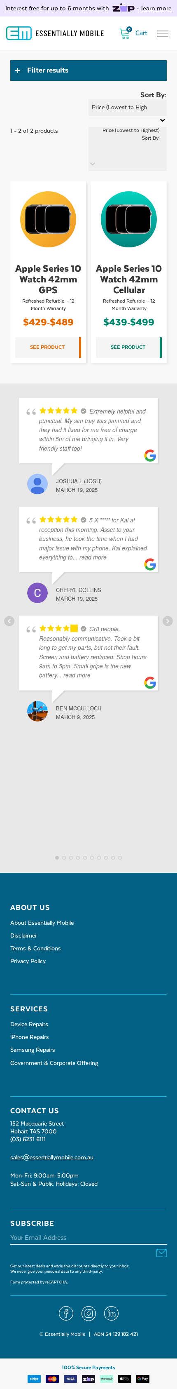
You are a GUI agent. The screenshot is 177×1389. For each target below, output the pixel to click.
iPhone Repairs (29, 1037)
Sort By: (151, 138)
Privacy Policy (28, 961)
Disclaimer (23, 936)
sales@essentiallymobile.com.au (51, 1157)
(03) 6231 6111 (28, 1139)
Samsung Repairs (32, 1050)
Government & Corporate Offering (54, 1063)
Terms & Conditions (35, 948)
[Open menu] (162, 34)
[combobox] (124, 141)
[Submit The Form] (161, 1253)
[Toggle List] (92, 164)
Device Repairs (29, 1024)
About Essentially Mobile (42, 923)
